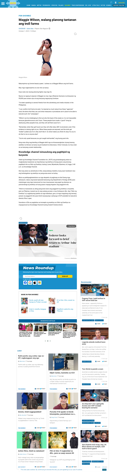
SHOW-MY (22, 28)
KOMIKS (108, 5)
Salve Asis (30, 28)
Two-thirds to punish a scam (92, 369)
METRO (39, 5)
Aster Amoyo (23, 454)
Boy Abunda (23, 415)
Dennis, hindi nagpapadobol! (29, 412)
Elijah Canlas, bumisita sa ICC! (62, 373)
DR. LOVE (88, 5)
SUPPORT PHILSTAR (118, 5)
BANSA (34, 5)
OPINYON (54, 5)
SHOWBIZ (67, 5)
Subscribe (122, 2)
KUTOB (103, 5)
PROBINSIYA (46, 5)
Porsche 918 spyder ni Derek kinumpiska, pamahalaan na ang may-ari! (63, 413)
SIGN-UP (65, 276)
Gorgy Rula (54, 417)
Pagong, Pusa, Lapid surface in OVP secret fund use (93, 299)
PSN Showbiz (25, 16)
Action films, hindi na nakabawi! (31, 451)
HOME (28, 5)
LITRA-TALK (96, 5)
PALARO (61, 5)
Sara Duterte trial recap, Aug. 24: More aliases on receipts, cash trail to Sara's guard (94, 446)
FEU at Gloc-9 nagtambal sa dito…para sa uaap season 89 (62, 452)
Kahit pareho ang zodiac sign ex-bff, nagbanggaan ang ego (31, 357)
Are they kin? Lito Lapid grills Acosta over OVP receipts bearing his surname (93, 406)
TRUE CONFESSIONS (78, 5)
